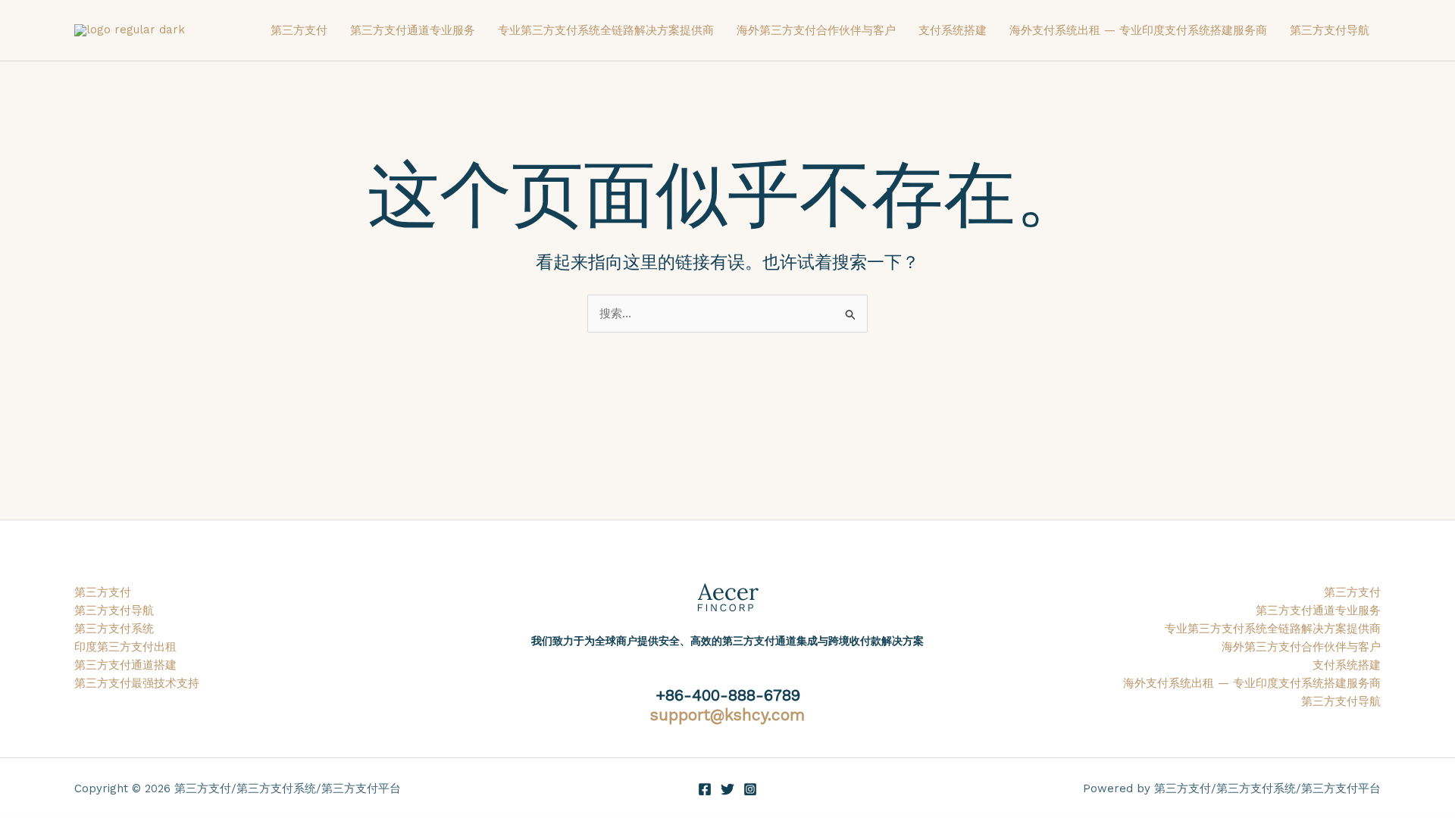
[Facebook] (705, 789)
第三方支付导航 (1329, 30)
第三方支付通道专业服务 (412, 30)
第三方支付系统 (114, 628)
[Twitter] (727, 789)
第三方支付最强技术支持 (136, 683)
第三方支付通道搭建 (125, 665)
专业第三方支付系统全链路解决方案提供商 (606, 30)
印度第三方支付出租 (125, 647)
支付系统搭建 (952, 30)
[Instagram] (750, 789)
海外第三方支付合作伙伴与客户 (816, 30)
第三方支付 (299, 30)
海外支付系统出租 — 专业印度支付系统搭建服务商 (1138, 30)
